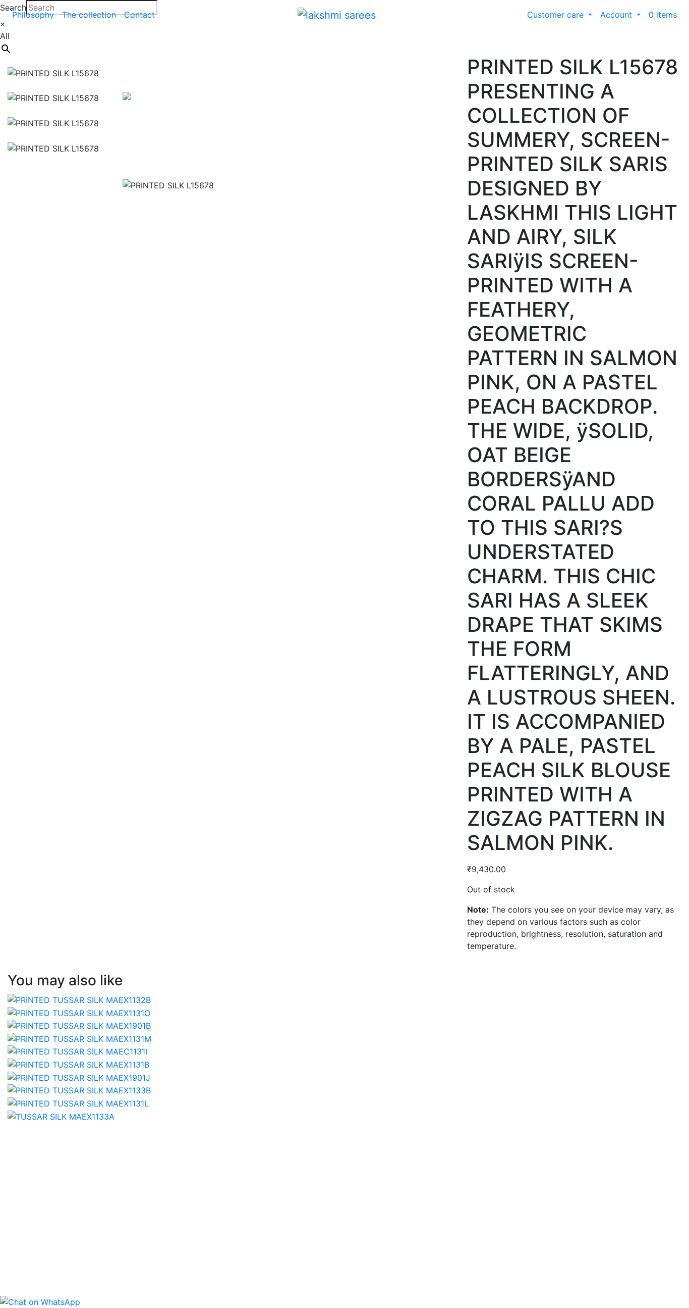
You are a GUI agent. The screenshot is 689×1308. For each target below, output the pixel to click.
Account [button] (617, 15)
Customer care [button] (556, 15)
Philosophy (33, 15)
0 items (663, 15)
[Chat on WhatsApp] (40, 1301)
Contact (139, 15)
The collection (89, 15)
